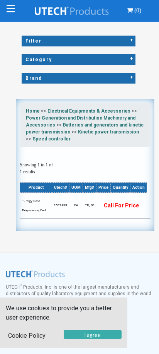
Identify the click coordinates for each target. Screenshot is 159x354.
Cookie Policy (27, 335)
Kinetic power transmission (108, 132)
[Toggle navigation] (12, 11)
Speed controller (51, 139)
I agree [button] (92, 335)
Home (33, 111)
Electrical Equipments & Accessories (88, 111)
